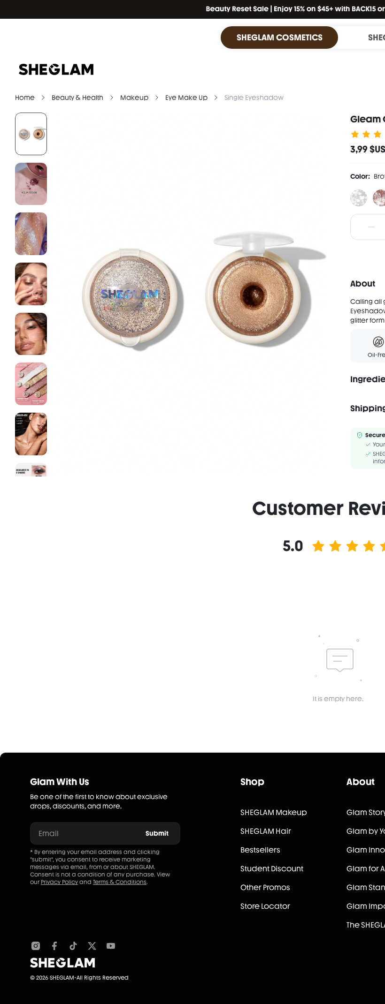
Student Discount (271, 868)
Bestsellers (260, 849)
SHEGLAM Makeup (273, 812)
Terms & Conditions (119, 882)
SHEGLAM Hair (265, 831)
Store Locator (265, 906)
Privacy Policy (59, 882)
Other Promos (265, 887)
